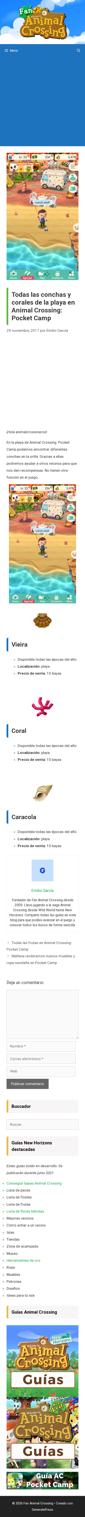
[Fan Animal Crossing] (42, 22)
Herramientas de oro (23, 1260)
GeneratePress (42, 1510)
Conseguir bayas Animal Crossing (34, 1183)
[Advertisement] (42, 101)
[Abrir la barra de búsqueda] (78, 50)
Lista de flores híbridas (25, 1211)
